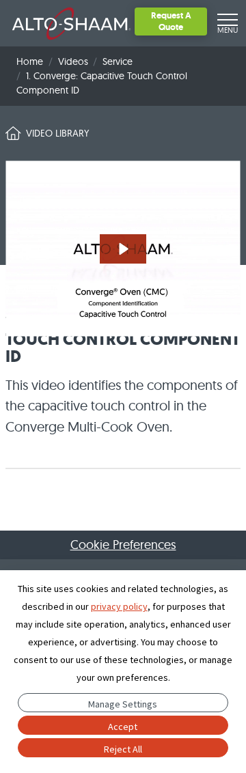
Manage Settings (122, 704)
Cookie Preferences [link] (123, 544)
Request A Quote (171, 21)
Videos (73, 61)
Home (29, 61)
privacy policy (119, 606)
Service (117, 61)
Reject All (123, 749)
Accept (122, 726)
